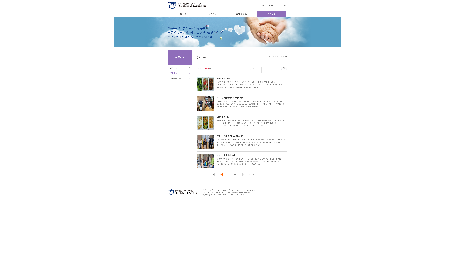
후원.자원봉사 (242, 14)
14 (235, 175)
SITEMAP (283, 5)
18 (253, 175)
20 (262, 175)
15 (239, 175)
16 (244, 175)
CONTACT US (271, 5)
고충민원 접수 (175, 78)
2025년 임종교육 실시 (226, 155)
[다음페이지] (267, 174)
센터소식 (173, 73)
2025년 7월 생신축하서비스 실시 (230, 98)
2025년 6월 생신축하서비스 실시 (230, 136)
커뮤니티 (271, 14)
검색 (284, 68)
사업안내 (212, 14)
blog (261, 195)
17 (249, 175)
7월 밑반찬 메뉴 (223, 78)
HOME (262, 5)
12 (225, 175)
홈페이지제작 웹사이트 (253, 195)
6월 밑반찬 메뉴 (223, 117)
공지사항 (173, 68)
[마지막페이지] (270, 174)
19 (258, 175)
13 (230, 175)
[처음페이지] (212, 174)
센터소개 (183, 14)
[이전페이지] (216, 174)
